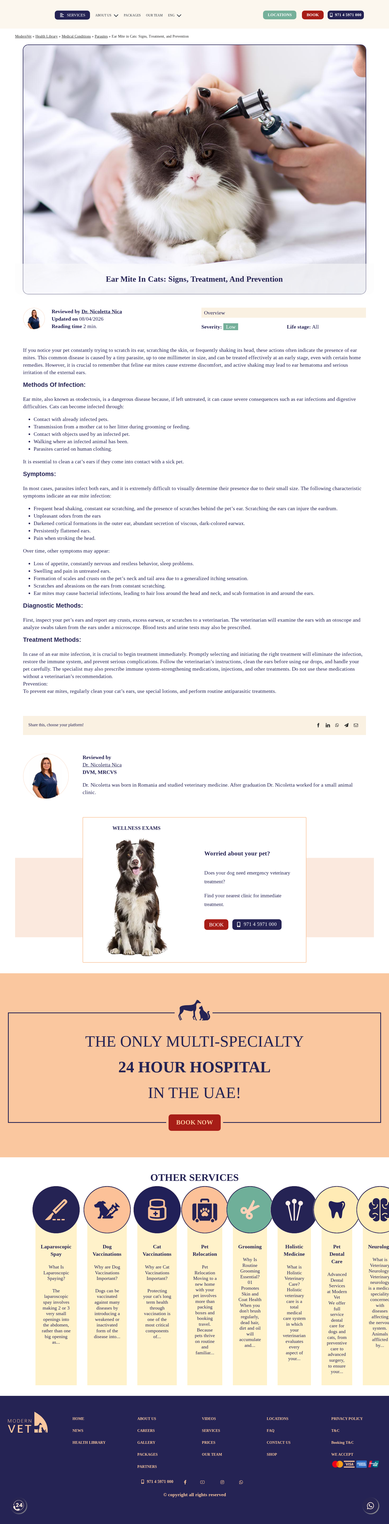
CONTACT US (279, 1443)
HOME (78, 1419)
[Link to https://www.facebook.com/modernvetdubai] (185, 1482)
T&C (335, 1431)
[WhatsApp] (337, 725)
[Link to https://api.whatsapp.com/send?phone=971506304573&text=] (241, 1482)
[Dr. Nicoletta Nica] (34, 311)
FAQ (270, 1431)
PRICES (208, 1443)
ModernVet (23, 36)
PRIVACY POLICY (347, 1419)
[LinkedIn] (328, 725)
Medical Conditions (76, 36)
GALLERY (146, 1443)
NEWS (78, 1431)
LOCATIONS (277, 1419)
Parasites (101, 36)
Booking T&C (342, 1443)
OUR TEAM (212, 1454)
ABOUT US (146, 1419)
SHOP (272, 1454)
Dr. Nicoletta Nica (102, 311)
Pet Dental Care (337, 1254)
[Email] (356, 725)
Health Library (46, 36)
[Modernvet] (28, 1414)
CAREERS (146, 1431)
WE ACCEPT (342, 1454)
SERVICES (211, 1431)
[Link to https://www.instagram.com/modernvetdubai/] (222, 1482)
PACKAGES (147, 1454)
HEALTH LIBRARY (89, 1443)
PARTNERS (147, 1467)
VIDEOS (209, 1419)
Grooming (250, 1246)
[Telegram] (346, 725)
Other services (194, 1177)
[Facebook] (318, 725)
